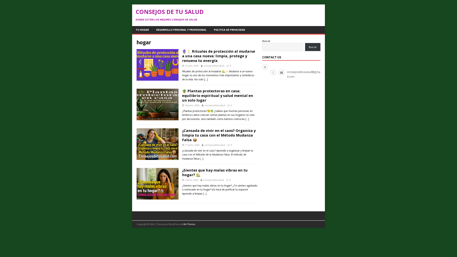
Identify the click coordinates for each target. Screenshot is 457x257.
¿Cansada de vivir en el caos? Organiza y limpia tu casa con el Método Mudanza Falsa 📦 (219, 135)
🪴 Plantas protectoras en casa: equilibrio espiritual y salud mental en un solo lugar (217, 96)
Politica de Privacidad (229, 29)
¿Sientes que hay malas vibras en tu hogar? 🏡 (215, 172)
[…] (206, 79)
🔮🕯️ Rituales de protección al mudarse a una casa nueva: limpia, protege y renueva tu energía (218, 56)
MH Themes (189, 224)
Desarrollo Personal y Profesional (181, 29)
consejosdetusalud (213, 65)
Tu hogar (142, 29)
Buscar (266, 41)
